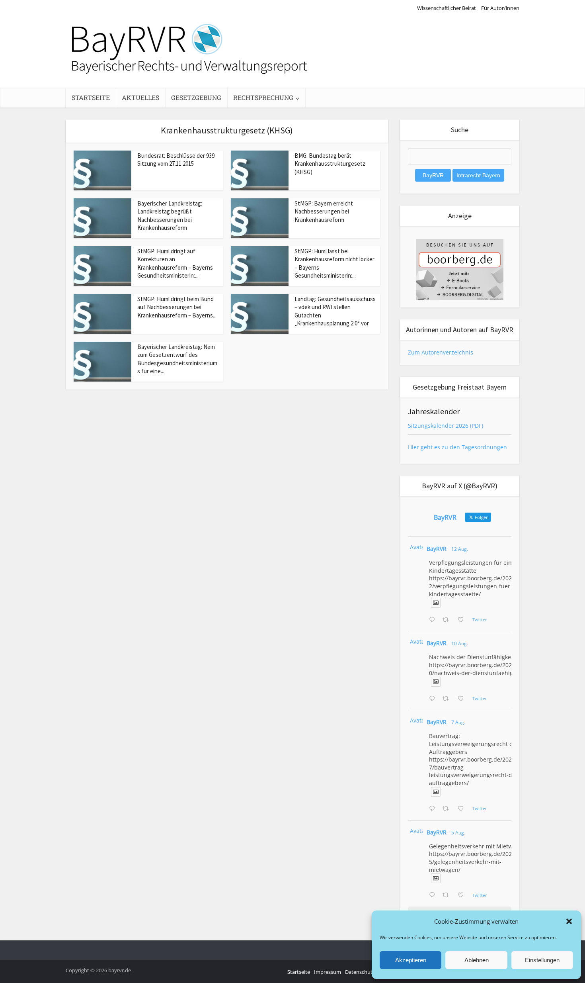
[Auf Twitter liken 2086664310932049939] (463, 699)
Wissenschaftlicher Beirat (446, 8)
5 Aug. (458, 832)
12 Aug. (459, 549)
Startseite (91, 97)
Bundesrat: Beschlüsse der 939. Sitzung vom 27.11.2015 (176, 159)
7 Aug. (458, 722)
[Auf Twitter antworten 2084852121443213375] (434, 895)
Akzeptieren (410, 960)
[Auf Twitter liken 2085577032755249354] (463, 809)
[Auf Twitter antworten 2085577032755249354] (434, 809)
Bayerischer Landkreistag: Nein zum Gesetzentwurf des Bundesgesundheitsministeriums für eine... (177, 359)
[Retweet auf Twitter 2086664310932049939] (448, 699)
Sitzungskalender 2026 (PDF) (445, 425)
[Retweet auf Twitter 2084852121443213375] (448, 895)
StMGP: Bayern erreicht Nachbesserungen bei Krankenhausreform (323, 211)
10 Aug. (459, 643)
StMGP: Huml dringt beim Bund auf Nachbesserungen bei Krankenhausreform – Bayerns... (176, 307)
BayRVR (437, 548)
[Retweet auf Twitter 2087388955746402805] (448, 620)
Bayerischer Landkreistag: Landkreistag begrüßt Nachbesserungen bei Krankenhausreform (169, 215)
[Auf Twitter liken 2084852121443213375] (463, 895)
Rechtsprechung (263, 97)
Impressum (327, 971)
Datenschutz (360, 971)
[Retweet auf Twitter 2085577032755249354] (448, 809)
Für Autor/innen (500, 8)
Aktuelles (140, 97)
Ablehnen (476, 960)
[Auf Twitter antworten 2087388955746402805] (434, 620)
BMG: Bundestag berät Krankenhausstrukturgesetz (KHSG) (329, 164)
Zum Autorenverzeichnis (440, 352)
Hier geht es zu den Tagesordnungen (457, 447)
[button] (569, 921)
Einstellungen (542, 960)
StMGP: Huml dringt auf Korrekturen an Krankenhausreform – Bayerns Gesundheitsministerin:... (175, 263)
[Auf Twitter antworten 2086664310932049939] (434, 699)
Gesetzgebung (196, 97)
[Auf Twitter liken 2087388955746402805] (463, 620)
